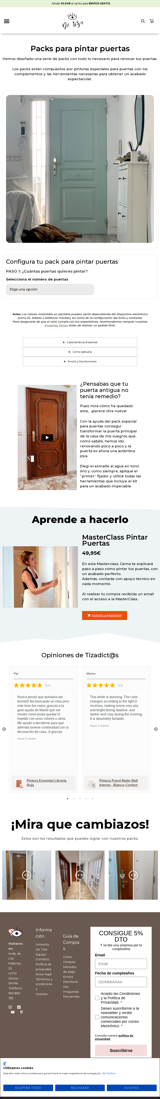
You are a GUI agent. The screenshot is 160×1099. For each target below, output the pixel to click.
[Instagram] (10, 1007)
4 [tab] (86, 799)
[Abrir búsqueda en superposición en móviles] (142, 21)
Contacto (42, 959)
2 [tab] (74, 799)
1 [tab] (67, 799)
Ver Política (108, 1073)
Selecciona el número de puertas (37, 279)
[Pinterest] (21, 1012)
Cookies (42, 994)
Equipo (41, 954)
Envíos (68, 977)
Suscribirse (121, 1050)
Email (100, 955)
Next (156, 729)
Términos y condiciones (44, 984)
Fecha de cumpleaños (114, 973)
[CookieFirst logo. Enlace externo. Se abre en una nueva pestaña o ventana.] (4, 1064)
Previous (4, 729)
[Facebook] (19, 1007)
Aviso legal (44, 974)
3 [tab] (80, 799)
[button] (6, 21)
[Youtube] (13, 1012)
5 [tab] (92, 799)
